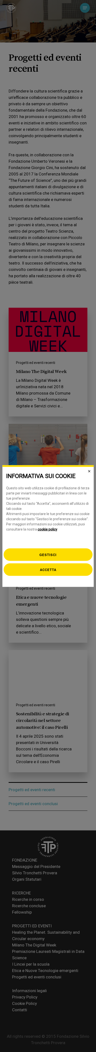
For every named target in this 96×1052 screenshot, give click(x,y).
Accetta (48, 569)
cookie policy (47, 529)
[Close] (89, 471)
